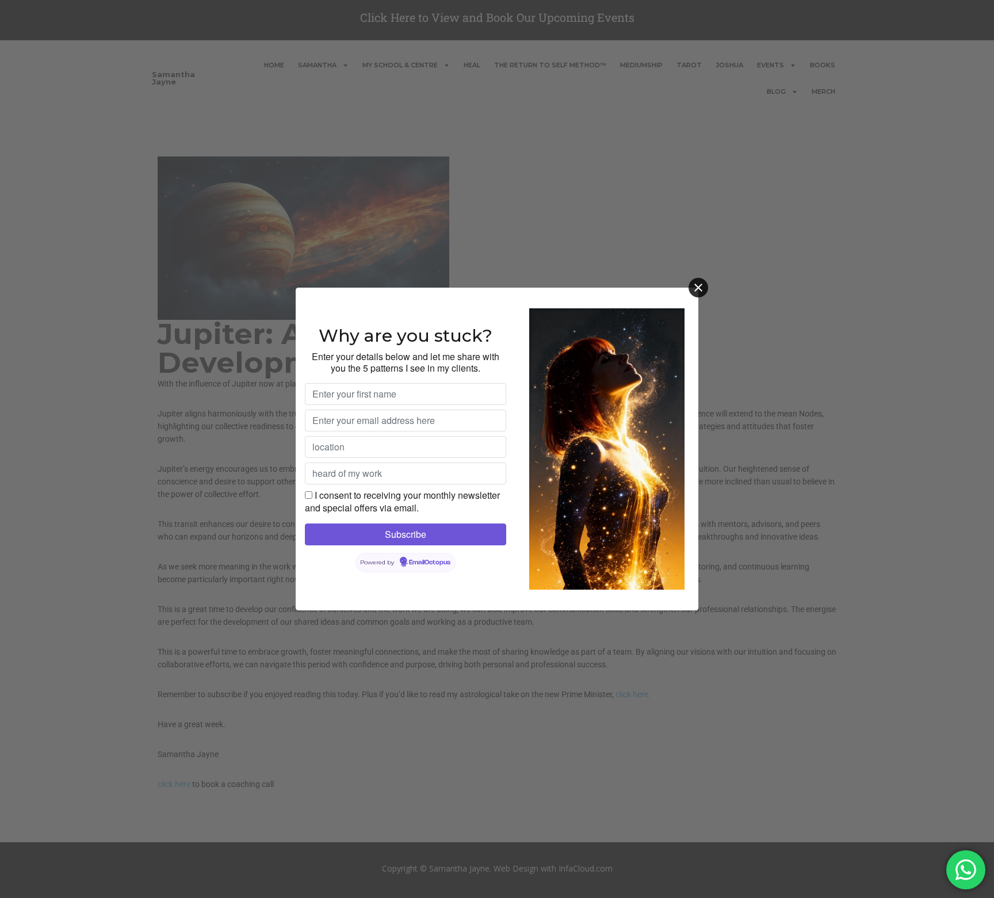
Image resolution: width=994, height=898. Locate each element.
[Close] (698, 287)
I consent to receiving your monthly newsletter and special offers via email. (402, 501)
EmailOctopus (429, 562)
